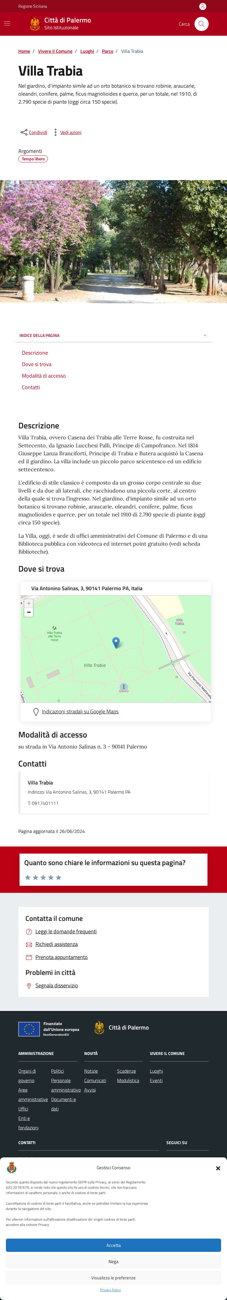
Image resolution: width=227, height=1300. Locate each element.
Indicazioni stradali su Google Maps (80, 711)
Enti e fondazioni (28, 1123)
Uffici (23, 1108)
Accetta (113, 1245)
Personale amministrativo (66, 1085)
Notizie (91, 1070)
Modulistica (128, 1080)
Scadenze (126, 1070)
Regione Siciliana (32, 6)
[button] (218, 1168)
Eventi (156, 1080)
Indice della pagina (39, 335)
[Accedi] (202, 6)
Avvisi (90, 1089)
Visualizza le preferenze (113, 1277)
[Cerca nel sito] (201, 24)
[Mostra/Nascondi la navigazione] (7, 23)
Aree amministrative (33, 1094)
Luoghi (156, 1070)
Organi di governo (27, 1075)
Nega (113, 1261)
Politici (57, 1070)
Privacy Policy (110, 1290)
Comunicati (95, 1080)
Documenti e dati (63, 1104)
